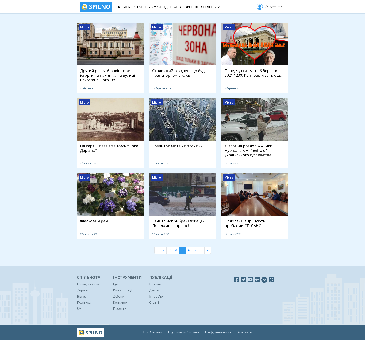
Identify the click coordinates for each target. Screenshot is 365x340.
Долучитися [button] (273, 6)
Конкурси (120, 302)
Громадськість (88, 284)
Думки (155, 6)
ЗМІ (80, 309)
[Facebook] (236, 280)
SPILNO (99, 6)
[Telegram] (264, 280)
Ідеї (167, 6)
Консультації (122, 290)
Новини (124, 6)
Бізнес (81, 296)
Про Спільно (152, 332)
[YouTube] (250, 280)
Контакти (244, 332)
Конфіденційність (218, 332)
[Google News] (257, 280)
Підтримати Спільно (183, 332)
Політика (84, 302)
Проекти (119, 309)
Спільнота (210, 6)
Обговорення (186, 6)
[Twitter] (243, 280)
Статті (140, 6)
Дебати (118, 296)
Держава (83, 290)
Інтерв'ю (156, 296)
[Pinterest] (271, 280)
